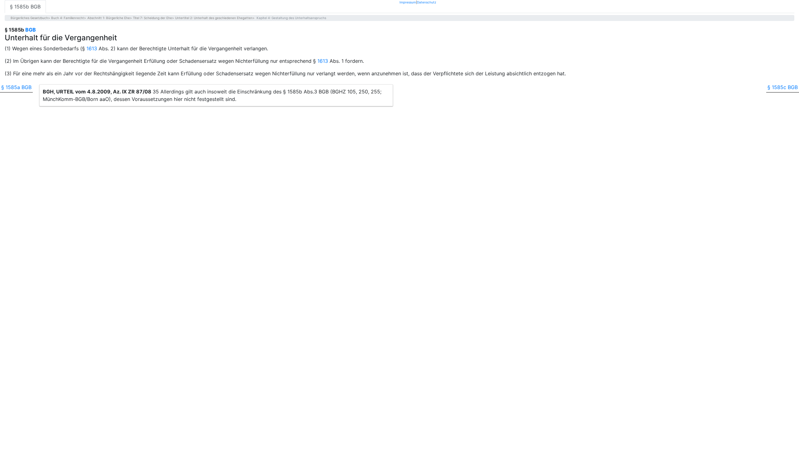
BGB (30, 30)
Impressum (408, 2)
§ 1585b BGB (25, 6)
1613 (91, 48)
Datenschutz (426, 2)
